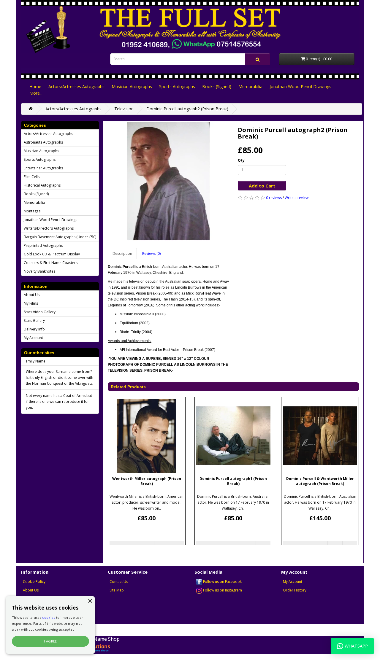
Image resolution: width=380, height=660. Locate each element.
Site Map (117, 590)
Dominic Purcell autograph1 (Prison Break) (233, 481)
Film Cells (31, 176)
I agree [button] (50, 641)
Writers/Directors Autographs (49, 228)
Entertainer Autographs (43, 168)
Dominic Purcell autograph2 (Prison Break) (187, 109)
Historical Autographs (42, 185)
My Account (33, 337)
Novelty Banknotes (39, 271)
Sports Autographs (177, 86)
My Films (31, 303)
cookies (48, 617)
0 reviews (274, 197)
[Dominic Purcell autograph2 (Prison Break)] (168, 181)
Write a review (296, 197)
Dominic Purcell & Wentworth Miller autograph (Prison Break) (320, 481)
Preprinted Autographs (43, 245)
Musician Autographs (132, 86)
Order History (294, 590)
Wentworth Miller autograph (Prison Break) (146, 481)
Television (124, 109)
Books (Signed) (216, 86)
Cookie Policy (34, 581)
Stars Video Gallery (40, 311)
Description (122, 253)
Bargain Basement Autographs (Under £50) (60, 236)
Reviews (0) (151, 253)
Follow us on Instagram (222, 590)
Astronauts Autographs (43, 142)
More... (35, 93)
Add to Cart (262, 186)
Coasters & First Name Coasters (50, 262)
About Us (31, 294)
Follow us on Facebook (222, 581)
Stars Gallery (34, 320)
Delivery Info (34, 329)
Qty (241, 160)
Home (35, 86)
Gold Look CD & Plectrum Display (52, 254)
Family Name (34, 361)
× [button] (90, 601)
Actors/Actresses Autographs (76, 86)
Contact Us (119, 581)
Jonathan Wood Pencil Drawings (300, 86)
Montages (32, 211)
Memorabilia (250, 86)
